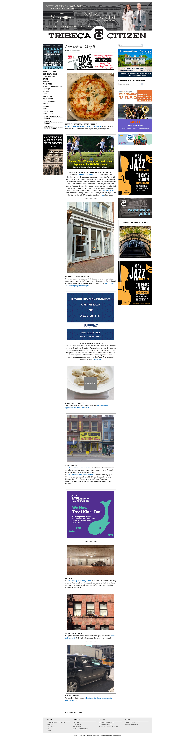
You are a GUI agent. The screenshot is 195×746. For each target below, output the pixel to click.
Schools (46, 119)
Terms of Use (131, 723)
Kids (45, 94)
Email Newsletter (80, 729)
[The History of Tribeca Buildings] (53, 154)
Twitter (76, 723)
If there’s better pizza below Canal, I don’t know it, (83, 126)
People (46, 106)
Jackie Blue (96, 735)
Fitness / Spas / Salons (52, 86)
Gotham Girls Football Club (89, 175)
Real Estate (48, 114)
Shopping (47, 124)
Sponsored (47, 126)
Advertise (50, 727)
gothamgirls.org (108, 190)
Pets (45, 109)
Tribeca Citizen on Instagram (135, 222)
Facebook (77, 725)
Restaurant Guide (106, 723)
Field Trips (47, 84)
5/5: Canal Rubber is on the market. (80, 475)
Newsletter (48, 99)
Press (49, 729)
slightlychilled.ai (117, 735)
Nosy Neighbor (49, 101)
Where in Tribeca (50, 129)
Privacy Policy (131, 725)
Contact (49, 725)
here (102, 195)
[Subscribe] (142, 84)
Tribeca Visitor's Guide (108, 727)
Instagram (77, 727)
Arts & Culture (49, 71)
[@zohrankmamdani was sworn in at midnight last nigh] (135, 242)
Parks (45, 104)
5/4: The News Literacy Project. (79, 468)
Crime (45, 79)
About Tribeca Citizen (55, 723)
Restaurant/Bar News (52, 116)
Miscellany (48, 96)
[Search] (142, 45)
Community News (50, 74)
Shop (48, 731)
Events (46, 81)
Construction (49, 76)
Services (47, 121)
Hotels (46, 91)
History (46, 89)
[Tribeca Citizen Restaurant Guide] (135, 217)
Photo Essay (48, 111)
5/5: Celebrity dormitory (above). (79, 581)
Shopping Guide (105, 725)
